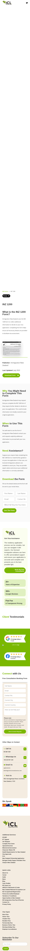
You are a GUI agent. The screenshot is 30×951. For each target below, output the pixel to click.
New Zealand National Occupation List (13, 889)
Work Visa (5, 914)
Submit (6, 948)
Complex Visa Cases (8, 843)
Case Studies (6, 883)
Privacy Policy (6, 904)
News (4, 879)
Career (4, 875)
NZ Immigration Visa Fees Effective (13, 900)
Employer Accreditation (9, 929)
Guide (4, 877)
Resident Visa (6, 921)
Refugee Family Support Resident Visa (13, 860)
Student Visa (6, 918)
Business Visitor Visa (8, 925)
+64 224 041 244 (8, 760)
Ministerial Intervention (9, 848)
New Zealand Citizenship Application (13, 858)
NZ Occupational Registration (11, 891)
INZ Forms (5, 291)
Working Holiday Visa (8, 927)
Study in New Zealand (8, 862)
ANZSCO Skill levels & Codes (11, 887)
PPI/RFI (4, 837)
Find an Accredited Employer (11, 894)
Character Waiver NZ (8, 850)
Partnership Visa (7, 923)
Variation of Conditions (9, 896)
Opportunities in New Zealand (11, 898)
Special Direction (7, 846)
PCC (3, 856)
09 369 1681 (7, 752)
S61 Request (6, 841)
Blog (3, 881)
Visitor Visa (5, 916)
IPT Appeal (5, 839)
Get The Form (9, 510)
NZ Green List (6, 885)
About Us (5, 873)
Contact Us (5, 902)
